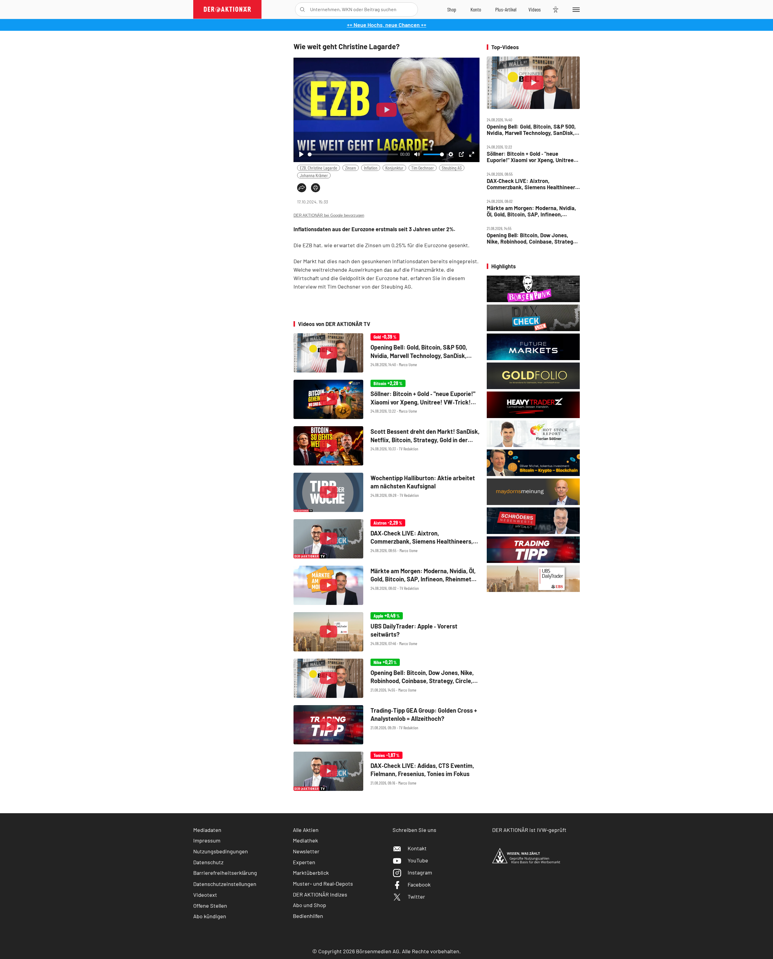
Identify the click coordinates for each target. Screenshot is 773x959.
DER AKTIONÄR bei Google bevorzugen (328, 215)
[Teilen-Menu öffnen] (301, 187)
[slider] (353, 154)
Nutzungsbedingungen (220, 851)
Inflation (370, 168)
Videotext (205, 894)
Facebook (419, 884)
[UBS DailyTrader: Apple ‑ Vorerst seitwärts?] (386, 631)
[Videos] (534, 9)
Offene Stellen (210, 905)
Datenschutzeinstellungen (224, 884)
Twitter (416, 896)
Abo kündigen (209, 916)
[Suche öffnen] (302, 9)
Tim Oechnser (422, 168)
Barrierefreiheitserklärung (225, 872)
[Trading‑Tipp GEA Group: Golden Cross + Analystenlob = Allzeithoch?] (386, 724)
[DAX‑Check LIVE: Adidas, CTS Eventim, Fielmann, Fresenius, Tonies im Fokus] (386, 771)
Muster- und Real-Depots (323, 883)
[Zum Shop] (451, 9)
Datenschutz (208, 862)
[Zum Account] (475, 9)
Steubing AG (452, 168)
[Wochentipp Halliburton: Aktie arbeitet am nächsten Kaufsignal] (386, 492)
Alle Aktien (306, 829)
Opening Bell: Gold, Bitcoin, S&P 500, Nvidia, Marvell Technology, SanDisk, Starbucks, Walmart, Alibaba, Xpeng (531, 129)
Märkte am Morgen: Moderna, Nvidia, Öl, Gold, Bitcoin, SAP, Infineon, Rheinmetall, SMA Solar (531, 211)
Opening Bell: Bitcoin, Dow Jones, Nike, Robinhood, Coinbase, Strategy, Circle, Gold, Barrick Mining (532, 238)
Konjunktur (394, 168)
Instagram (420, 872)
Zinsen (350, 168)
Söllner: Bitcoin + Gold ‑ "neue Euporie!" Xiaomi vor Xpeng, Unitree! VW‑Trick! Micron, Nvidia (531, 157)
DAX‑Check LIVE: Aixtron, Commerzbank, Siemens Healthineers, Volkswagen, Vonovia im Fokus (533, 184)
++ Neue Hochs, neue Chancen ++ (386, 24)
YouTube (418, 860)
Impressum (206, 840)
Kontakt (417, 848)
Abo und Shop (309, 905)
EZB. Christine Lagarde (318, 168)
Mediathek (305, 840)
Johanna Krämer (314, 175)
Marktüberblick (311, 872)
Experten (304, 862)
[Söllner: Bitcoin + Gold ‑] (386, 399)
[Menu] (575, 9)
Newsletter (306, 851)
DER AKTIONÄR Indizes (320, 894)
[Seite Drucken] (315, 187)
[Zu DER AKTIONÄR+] (505, 9)
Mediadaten (207, 829)
